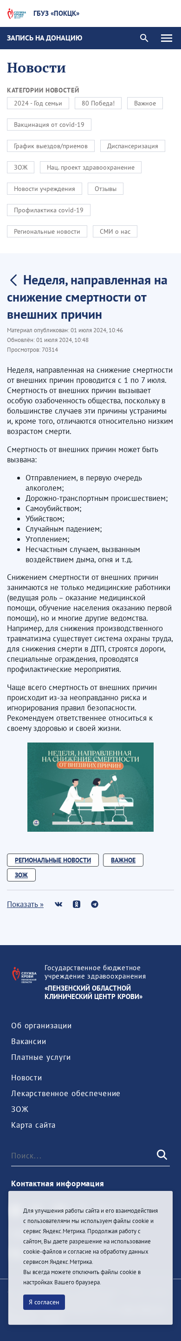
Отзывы (105, 188)
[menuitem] (41, 1025)
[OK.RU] (76, 904)
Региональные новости (47, 231)
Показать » (25, 904)
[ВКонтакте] (58, 904)
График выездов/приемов (51, 146)
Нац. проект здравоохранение (91, 167)
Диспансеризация (132, 146)
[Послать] (161, 1155)
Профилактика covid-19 (49, 210)
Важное (145, 103)
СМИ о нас (115, 231)
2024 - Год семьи (38, 103)
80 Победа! (98, 103)
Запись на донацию (44, 37)
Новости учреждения (44, 188)
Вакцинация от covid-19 (49, 124)
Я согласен (44, 1302)
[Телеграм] (94, 904)
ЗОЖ (20, 167)
